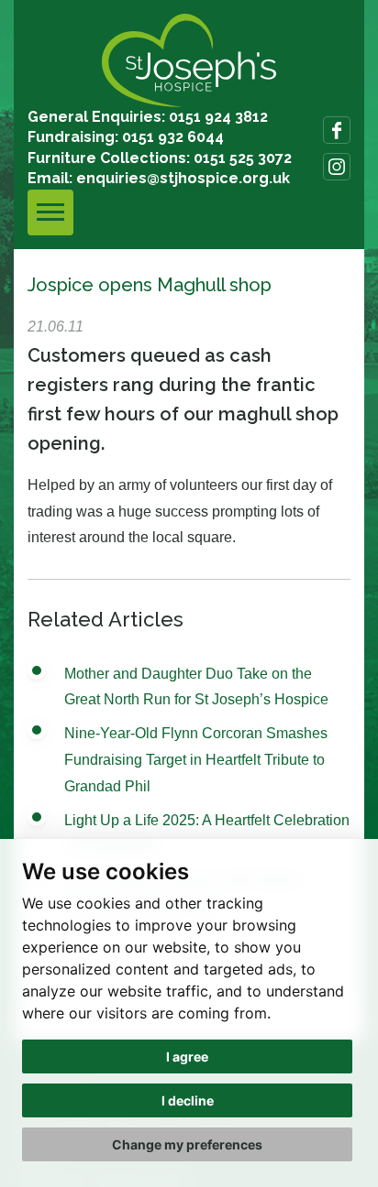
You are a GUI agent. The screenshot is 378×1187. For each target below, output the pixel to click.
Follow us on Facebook (336, 130)
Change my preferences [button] (187, 1144)
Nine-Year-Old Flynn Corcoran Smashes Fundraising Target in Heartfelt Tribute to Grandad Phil (196, 759)
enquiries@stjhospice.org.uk (183, 178)
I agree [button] (187, 1056)
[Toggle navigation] (50, 212)
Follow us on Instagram (336, 166)
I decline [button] (187, 1100)
